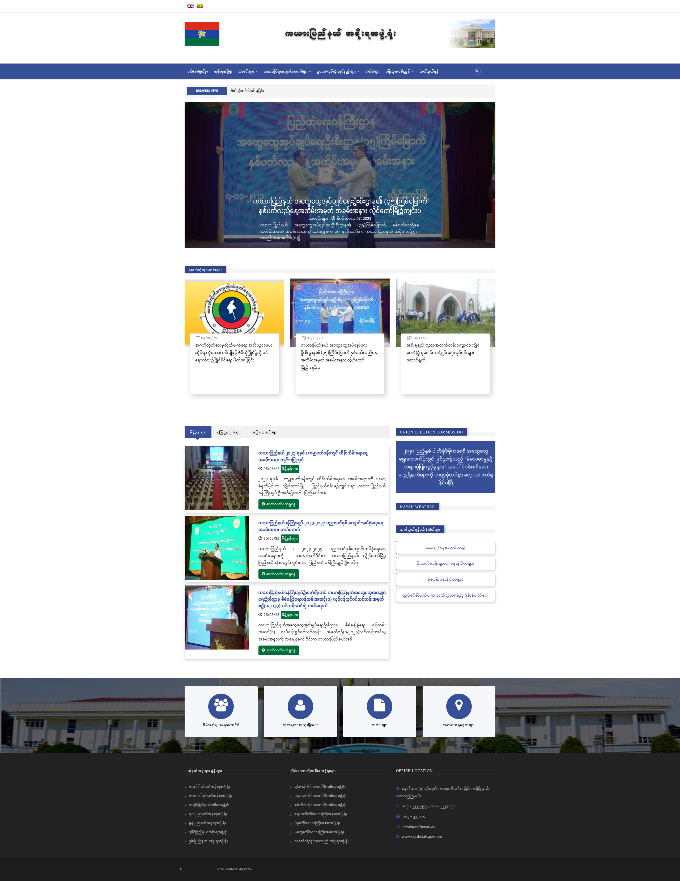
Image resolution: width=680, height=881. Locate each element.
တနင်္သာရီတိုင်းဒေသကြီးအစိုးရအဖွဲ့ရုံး (322, 841)
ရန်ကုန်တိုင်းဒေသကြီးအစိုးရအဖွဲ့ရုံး (320, 787)
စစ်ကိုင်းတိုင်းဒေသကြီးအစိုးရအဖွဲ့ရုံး (321, 805)
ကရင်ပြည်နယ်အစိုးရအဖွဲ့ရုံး (209, 805)
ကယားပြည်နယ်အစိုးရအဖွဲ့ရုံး (210, 796)
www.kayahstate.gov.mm (422, 837)
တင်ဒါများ (373, 71)
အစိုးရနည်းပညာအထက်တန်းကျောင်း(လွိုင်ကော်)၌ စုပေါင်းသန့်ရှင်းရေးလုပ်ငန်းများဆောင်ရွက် (443, 353)
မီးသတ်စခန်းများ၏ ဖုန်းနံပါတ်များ (445, 563)
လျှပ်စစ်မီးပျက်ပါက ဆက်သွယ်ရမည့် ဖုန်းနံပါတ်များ (445, 595)
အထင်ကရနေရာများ (459, 724)
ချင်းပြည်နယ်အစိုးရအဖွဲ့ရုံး (208, 814)
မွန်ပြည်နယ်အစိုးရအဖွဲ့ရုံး (207, 823)
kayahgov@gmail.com (419, 826)
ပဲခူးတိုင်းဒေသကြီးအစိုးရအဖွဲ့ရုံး (317, 823)
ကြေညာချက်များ (229, 432)
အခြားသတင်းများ (265, 432)
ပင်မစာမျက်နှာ (198, 71)
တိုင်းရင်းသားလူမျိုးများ (300, 724)
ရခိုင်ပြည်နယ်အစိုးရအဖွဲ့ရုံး (208, 832)
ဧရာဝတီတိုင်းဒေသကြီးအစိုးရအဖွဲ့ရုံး (321, 814)
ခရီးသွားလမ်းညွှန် (398, 71)
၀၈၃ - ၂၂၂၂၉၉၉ (415, 806)
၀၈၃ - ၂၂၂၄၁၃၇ (442, 806)
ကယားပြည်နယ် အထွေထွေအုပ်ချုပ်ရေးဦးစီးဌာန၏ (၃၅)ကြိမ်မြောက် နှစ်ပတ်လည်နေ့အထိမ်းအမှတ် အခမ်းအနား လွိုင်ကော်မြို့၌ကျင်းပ (311, 205)
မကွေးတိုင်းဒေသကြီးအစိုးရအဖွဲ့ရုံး (319, 832)
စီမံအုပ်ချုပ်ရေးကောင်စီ (221, 724)
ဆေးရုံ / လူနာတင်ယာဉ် (446, 547)
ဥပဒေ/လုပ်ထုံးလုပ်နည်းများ (337, 71)
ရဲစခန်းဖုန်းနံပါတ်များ (446, 579)
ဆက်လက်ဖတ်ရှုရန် (281, 504)
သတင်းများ (247, 71)
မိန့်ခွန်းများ (198, 432)
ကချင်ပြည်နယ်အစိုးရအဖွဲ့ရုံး (209, 787)
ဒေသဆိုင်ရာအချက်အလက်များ (286, 71)
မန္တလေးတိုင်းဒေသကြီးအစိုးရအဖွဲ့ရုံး (321, 796)
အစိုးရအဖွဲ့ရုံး (223, 71)
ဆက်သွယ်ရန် (428, 71)
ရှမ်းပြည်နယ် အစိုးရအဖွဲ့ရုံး (208, 841)
